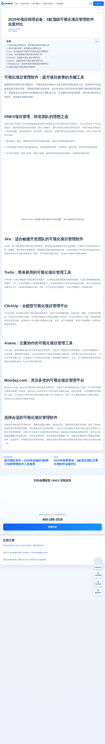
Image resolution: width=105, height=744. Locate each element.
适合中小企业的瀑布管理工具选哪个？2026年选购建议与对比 (25, 553)
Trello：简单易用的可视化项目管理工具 (25, 54)
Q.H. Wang (12, 31)
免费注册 (52, 527)
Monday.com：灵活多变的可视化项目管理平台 (28, 64)
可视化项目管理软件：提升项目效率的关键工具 (28, 45)
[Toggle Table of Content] (96, 41)
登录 (90, 4)
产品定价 (59, 4)
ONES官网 (9, 436)
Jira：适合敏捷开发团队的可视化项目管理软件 (28, 51)
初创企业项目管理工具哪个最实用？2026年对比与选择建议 (24, 560)
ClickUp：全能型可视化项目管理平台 (24, 58)
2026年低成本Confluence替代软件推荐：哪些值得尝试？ (24, 545)
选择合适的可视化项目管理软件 (21, 67)
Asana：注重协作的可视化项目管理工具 (25, 61)
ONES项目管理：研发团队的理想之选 (24, 48)
